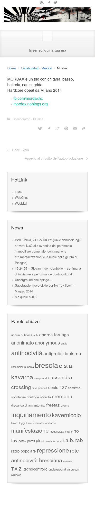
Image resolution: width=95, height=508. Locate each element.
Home (11, 68)
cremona (62, 396)
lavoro (14, 423)
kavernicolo (66, 415)
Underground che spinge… (33, 279)
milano (69, 431)
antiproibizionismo (62, 353)
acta (35, 335)
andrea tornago (54, 334)
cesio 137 (57, 387)
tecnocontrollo (36, 469)
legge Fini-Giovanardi (31, 423)
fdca (42, 405)
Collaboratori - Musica (36, 68)
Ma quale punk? (26, 296)
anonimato (22, 342)
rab (79, 440)
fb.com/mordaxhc (28, 98)
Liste (18, 192)
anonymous (47, 342)
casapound (40, 378)
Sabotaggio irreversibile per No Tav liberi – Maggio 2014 (44, 288)
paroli (31, 440)
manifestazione (30, 430)
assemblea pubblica (22, 367)
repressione (53, 449)
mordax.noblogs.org (30, 104)
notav (22, 440)
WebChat (21, 197)
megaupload (57, 431)
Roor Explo (20, 149)
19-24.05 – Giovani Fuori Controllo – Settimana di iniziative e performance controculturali (48, 271)
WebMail (21, 203)
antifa (64, 343)
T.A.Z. (17, 469)
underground (57, 469)
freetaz (53, 405)
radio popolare (23, 451)
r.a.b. (68, 440)
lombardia (50, 423)
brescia (46, 365)
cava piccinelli (39, 388)
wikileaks (16, 475)
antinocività (26, 352)
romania (68, 461)
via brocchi (73, 469)
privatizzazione (53, 441)
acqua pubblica (21, 335)
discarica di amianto (25, 405)
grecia (65, 405)
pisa (40, 440)
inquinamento (31, 414)
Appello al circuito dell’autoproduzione (54, 158)
